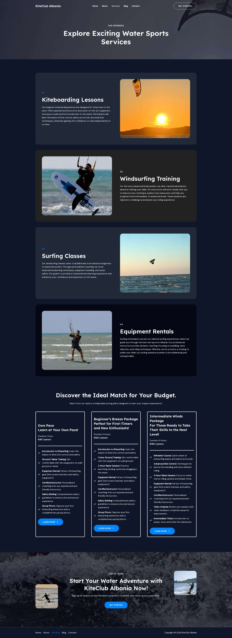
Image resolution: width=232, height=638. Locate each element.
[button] (50, 522)
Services (116, 6)
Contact (136, 6)
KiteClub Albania (48, 6)
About (105, 6)
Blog (126, 6)
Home (95, 6)
